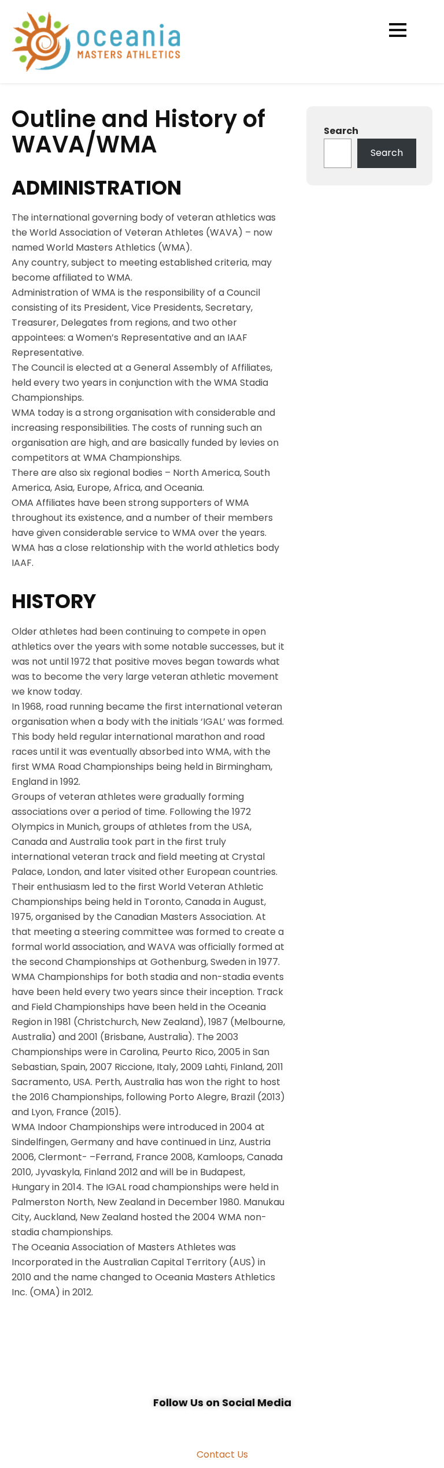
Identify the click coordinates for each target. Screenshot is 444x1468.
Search (341, 130)
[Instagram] (234, 1424)
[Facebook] (209, 1424)
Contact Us (222, 1454)
